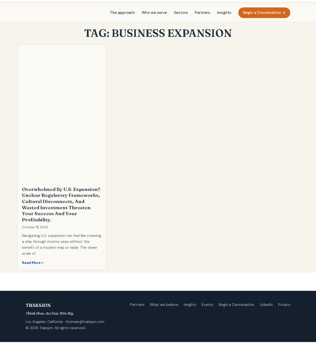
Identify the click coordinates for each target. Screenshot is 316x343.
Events (207, 304)
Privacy (284, 304)
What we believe (164, 304)
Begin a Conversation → (264, 12)
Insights (224, 12)
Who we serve (154, 12)
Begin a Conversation (236, 304)
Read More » (32, 262)
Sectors (181, 12)
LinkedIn (266, 304)
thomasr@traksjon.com (84, 322)
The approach (122, 12)
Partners (202, 12)
